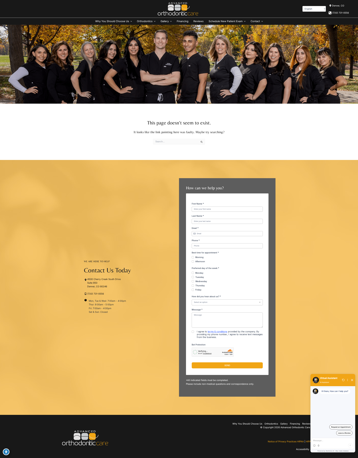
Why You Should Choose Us (247, 423)
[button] (130, 21)
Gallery (284, 423)
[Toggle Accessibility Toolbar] (6, 451)
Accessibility (302, 449)
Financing (295, 423)
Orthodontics (271, 423)
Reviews (306, 423)
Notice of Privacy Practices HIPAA (286, 441)
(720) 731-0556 (340, 12)
